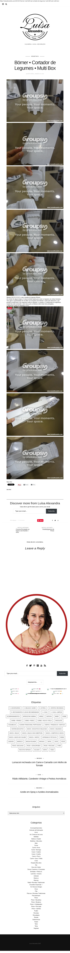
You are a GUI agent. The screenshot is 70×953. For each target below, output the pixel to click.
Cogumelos (12, 724)
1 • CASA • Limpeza (56, 712)
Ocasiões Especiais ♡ (36, 884)
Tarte (36, 924)
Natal (49, 741)
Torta (36, 926)
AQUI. (27, 305)
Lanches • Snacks (36, 873)
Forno (62, 737)
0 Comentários (21, 520)
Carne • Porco (29, 720)
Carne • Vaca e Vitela (45, 720)
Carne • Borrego (36, 850)
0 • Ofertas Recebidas (56, 708)
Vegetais (35, 56)
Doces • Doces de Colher (17, 737)
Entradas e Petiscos (49, 737)
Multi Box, (54, 300)
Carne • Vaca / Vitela (36, 858)
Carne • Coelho (36, 854)
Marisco (20, 741)
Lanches (11, 741)
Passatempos (36, 895)
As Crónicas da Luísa (36, 834)
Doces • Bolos (14, 733)
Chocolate (58, 720)
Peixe (63, 741)
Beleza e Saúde (36, 839)
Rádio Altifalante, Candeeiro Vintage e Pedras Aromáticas (39, 778)
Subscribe (51, 511)
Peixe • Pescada (49, 745)
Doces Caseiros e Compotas (36, 869)
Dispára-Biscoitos (17, 729)
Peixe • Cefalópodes (33, 745)
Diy (36, 865)
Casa (39, 774)
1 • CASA (44, 712)
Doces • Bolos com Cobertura (32, 733)
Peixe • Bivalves (36, 902)
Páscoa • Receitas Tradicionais (36, 893)
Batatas (49, 716)
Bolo (36, 843)
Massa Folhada (31, 741)
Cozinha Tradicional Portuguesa (30, 724)
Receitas (39, 788)
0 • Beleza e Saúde (30, 708)
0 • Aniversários (15, 708)
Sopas (45, 750)
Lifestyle (36, 876)
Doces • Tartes (34, 737)
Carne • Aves (36, 847)
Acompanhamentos (13, 716)
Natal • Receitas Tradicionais (36, 882)
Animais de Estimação (36, 830)
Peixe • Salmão (36, 908)
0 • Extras (42, 708)
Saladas (37, 750)
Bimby (57, 716)
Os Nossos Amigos (36, 887)
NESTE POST (15, 297)
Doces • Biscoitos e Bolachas (37, 729)
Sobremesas (36, 919)
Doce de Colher (36, 867)
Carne (64, 716)
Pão (36, 891)
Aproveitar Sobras (29, 716)
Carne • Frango (16, 720)
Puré (59, 745)
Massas (41, 741)
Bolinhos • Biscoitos (36, 841)
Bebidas (36, 836)
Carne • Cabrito (36, 852)
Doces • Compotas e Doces (55, 733)
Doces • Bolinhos (56, 729)
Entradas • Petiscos (36, 871)
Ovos (56, 741)
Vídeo (52, 750)
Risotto (36, 917)
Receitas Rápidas (25, 750)
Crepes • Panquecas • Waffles (55, 724)
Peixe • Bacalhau (18, 745)
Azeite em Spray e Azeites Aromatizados (39, 792)
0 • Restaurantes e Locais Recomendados (25, 712)
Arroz (41, 716)
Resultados (36, 915)
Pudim (36, 911)
